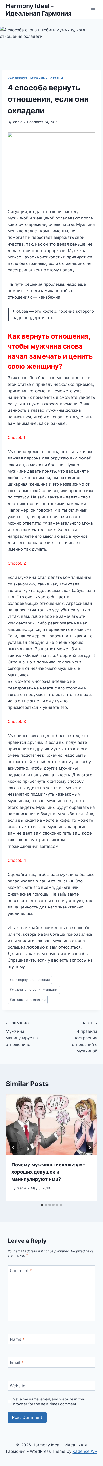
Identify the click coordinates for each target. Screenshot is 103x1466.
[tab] (42, 1205)
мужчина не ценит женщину (34, 989)
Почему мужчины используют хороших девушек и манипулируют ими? (48, 1172)
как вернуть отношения (30, 980)
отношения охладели (28, 999)
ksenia (17, 122)
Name (17, 1339)
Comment (21, 1270)
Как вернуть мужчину (27, 78)
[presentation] (51, 1124)
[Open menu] (92, 9)
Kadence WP (85, 1451)
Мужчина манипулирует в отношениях (22, 1034)
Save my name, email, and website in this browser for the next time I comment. (49, 1401)
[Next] (89, 1147)
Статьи (56, 78)
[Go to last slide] (13, 1147)
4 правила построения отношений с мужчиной (84, 1037)
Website (17, 1386)
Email (16, 1362)
